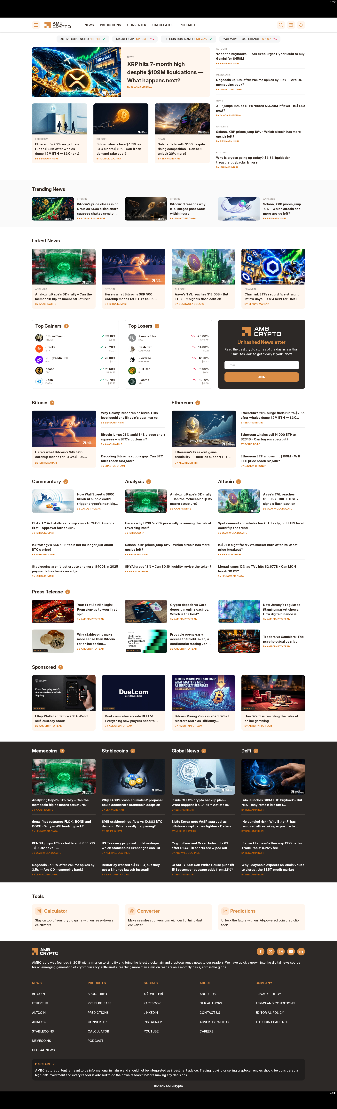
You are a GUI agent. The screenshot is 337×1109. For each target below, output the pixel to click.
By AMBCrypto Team (90, 619)
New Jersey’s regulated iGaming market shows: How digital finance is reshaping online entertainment (281, 614)
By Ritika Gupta (112, 831)
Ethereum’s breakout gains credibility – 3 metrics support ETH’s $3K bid (203, 456)
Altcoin (221, 48)
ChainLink (251, 289)
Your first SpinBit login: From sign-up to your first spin (97, 609)
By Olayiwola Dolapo (189, 303)
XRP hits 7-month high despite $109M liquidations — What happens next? (165, 72)
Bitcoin (101, 139)
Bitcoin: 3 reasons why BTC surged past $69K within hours (188, 208)
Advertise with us (215, 1022)
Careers (207, 1031)
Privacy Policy (268, 994)
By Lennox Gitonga (229, 89)
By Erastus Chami (113, 465)
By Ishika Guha (134, 532)
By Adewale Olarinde (91, 218)
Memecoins (223, 74)
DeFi (246, 751)
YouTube (151, 1031)
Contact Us (210, 1013)
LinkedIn (151, 1013)
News (89, 25)
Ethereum (41, 139)
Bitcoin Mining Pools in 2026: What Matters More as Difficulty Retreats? (202, 720)
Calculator (163, 25)
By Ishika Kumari (227, 167)
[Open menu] (36, 25)
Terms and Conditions (275, 1003)
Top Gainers (48, 326)
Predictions (110, 25)
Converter (136, 25)
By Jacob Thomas (89, 508)
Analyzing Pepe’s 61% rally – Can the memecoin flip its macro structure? (191, 499)
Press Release (47, 592)
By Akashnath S (45, 303)
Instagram (153, 1022)
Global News (185, 751)
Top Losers (140, 326)
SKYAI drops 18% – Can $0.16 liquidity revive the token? (168, 566)
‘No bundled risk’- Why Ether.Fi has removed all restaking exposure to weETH (268, 826)
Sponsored (44, 667)
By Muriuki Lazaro (109, 158)
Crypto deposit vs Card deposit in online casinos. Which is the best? (189, 609)
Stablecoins (115, 751)
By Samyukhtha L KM (115, 874)
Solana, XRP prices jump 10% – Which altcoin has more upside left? (282, 208)
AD (331, 2)
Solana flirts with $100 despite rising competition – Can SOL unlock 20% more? (181, 149)
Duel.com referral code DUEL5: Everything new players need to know (130, 720)
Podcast (187, 25)
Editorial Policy (269, 1013)
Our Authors (211, 1003)
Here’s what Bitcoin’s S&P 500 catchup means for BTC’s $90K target (129, 299)
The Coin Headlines (271, 1022)
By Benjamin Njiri (46, 158)
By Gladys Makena (139, 87)
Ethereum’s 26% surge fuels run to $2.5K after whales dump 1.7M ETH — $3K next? (57, 149)
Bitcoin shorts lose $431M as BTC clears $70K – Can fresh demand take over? (119, 149)
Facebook (152, 1003)
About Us (208, 994)
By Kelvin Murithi (186, 462)
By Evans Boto (250, 444)
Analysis (222, 126)
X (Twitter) (153, 994)
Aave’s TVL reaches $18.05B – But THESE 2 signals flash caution (281, 499)
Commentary (46, 481)
